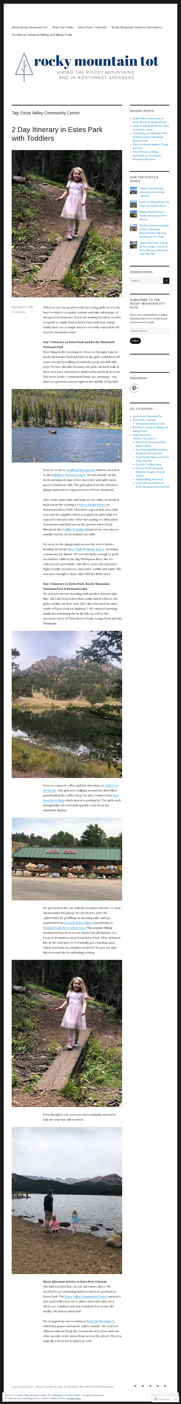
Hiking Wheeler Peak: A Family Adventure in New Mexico (153, 215)
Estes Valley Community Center (86, 1296)
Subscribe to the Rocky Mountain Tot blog (147, 304)
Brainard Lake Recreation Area (64, 927)
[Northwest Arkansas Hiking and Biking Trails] (165, 1386)
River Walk (75, 549)
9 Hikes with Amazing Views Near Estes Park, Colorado (152, 192)
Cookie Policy (74, 1398)
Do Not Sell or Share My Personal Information (89, 1386)
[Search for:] (146, 280)
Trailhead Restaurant (80, 470)
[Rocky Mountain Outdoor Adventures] (157, 1386)
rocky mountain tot (22, 1386)
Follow (135, 340)
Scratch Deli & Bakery (78, 923)
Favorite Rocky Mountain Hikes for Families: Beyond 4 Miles (150, 472)
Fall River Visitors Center (68, 475)
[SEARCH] (166, 281)
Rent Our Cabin (62, 27)
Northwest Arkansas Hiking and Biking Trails (42, 34)
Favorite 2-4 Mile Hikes (148, 464)
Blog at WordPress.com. (49, 1386)
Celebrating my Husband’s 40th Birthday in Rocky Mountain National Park (150, 137)
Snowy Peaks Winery (92, 504)
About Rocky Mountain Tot (30, 27)
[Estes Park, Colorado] (150, 1386)
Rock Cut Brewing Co (100, 1321)
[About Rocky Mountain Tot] (135, 1386)
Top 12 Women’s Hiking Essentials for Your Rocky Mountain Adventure (147, 155)
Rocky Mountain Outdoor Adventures (137, 27)
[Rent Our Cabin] (143, 1386)
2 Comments (19, 312)
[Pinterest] (134, 388)
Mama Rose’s (95, 549)
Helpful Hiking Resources (149, 479)
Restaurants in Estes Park (150, 423)
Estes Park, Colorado (92, 27)
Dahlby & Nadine (74, 529)
